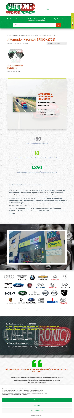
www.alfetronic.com (19, 343)
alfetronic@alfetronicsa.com (23, 339)
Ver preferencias (37, 410)
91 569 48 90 (18, 336)
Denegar (37, 405)
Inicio (9, 35)
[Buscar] (58, 25)
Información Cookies (36, 415)
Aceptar (37, 400)
